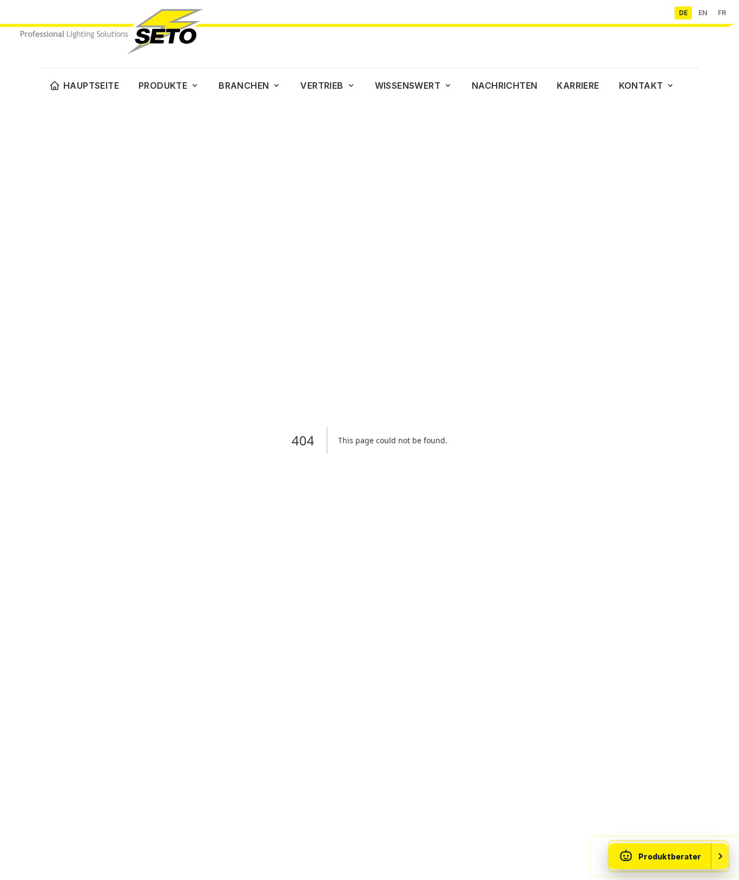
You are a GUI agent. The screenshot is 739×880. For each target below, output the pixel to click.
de (683, 13)
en (702, 13)
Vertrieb (321, 85)
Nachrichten (504, 85)
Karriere (578, 85)
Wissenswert (407, 85)
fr (722, 13)
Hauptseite (91, 85)
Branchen (244, 85)
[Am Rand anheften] (719, 856)
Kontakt (641, 85)
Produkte (162, 85)
